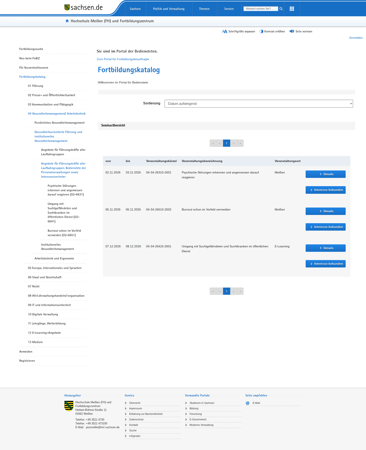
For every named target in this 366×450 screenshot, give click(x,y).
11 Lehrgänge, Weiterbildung (47, 323)
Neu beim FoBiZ (29, 58)
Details (329, 174)
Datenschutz (136, 419)
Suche (133, 430)
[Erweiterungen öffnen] (292, 8)
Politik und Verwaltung (168, 9)
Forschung (196, 414)
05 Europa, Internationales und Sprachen (55, 268)
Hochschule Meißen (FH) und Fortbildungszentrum (112, 20)
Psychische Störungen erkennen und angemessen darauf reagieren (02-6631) (66, 190)
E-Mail (256, 403)
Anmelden (356, 37)
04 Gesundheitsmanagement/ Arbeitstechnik (57, 113)
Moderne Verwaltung (202, 425)
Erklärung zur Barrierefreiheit (145, 414)
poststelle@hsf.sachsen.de (102, 427)
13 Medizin (35, 342)
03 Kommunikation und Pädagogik (50, 104)
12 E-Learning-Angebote (44, 333)
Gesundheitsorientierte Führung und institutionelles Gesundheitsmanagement (58, 136)
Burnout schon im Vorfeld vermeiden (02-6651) (64, 233)
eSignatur (134, 436)
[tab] (92, 396)
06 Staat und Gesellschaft (44, 277)
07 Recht (33, 286)
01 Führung (35, 86)
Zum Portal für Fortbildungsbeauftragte (123, 59)
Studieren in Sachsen (202, 403)
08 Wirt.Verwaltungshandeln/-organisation (56, 296)
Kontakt (133, 425)
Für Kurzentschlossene (33, 67)
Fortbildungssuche (31, 49)
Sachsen (135, 9)
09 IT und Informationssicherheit (49, 305)
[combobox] (260, 8)
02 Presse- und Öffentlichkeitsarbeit (51, 95)
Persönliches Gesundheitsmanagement (60, 123)
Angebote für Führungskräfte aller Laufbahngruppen (63, 152)
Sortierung (151, 103)
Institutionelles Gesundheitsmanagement (57, 247)
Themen (204, 9)
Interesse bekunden (328, 189)
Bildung (194, 408)
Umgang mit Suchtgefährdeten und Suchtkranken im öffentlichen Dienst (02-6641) (63, 212)
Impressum (135, 408)
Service (229, 9)
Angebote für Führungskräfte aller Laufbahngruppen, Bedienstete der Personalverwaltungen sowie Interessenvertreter (63, 170)
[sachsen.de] (92, 10)
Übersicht (134, 403)
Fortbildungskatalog (32, 77)
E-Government (198, 419)
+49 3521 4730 (95, 419)
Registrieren (27, 361)
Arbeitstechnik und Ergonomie (54, 258)
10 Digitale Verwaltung (43, 314)
